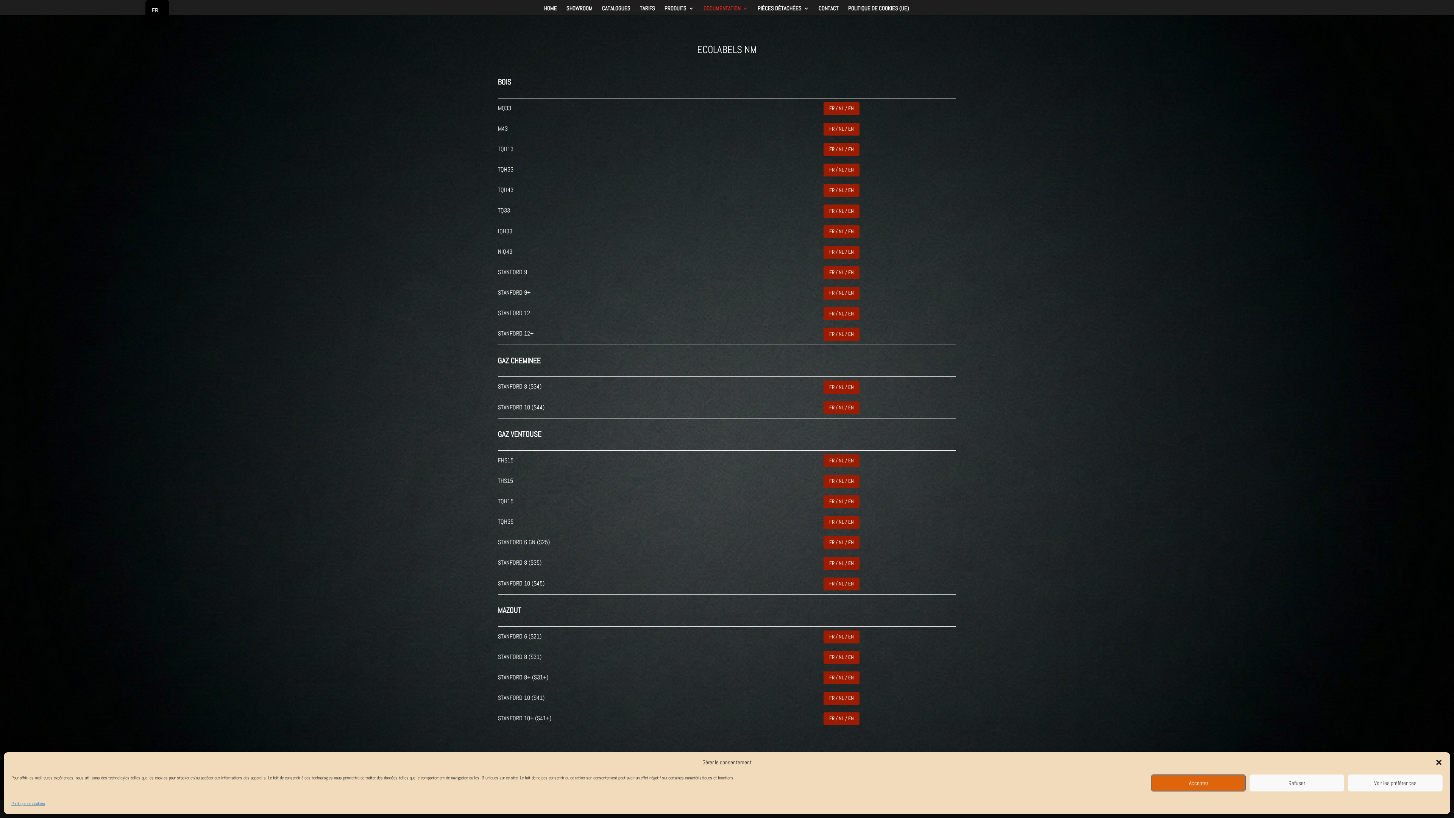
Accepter (1198, 783)
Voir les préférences (1395, 783)
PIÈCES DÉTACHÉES (780, 9)
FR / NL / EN (841, 108)
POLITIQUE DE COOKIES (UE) (878, 9)
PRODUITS (675, 9)
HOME (550, 9)
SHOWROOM (579, 9)
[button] (1439, 762)
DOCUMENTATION (722, 9)
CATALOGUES (616, 9)
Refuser (1297, 783)
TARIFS (647, 9)
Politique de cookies (28, 804)
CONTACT (829, 9)
